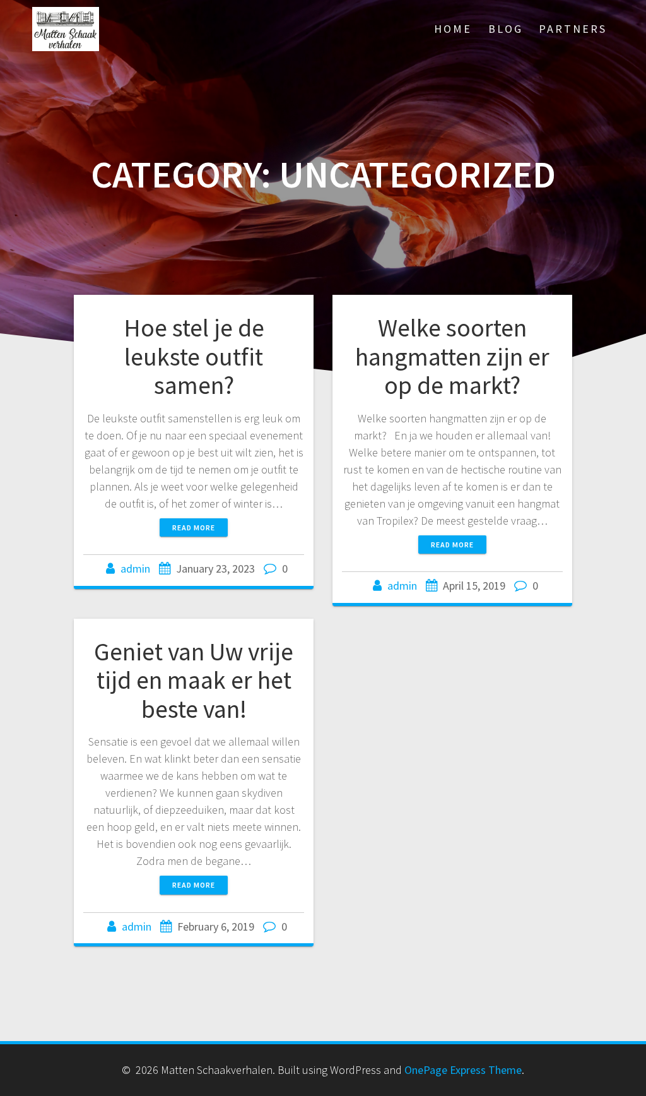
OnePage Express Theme (463, 1070)
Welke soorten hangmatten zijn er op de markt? (452, 356)
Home (453, 28)
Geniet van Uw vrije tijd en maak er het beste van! (193, 680)
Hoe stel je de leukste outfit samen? (194, 356)
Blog (505, 28)
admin (135, 568)
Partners (573, 28)
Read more (193, 527)
